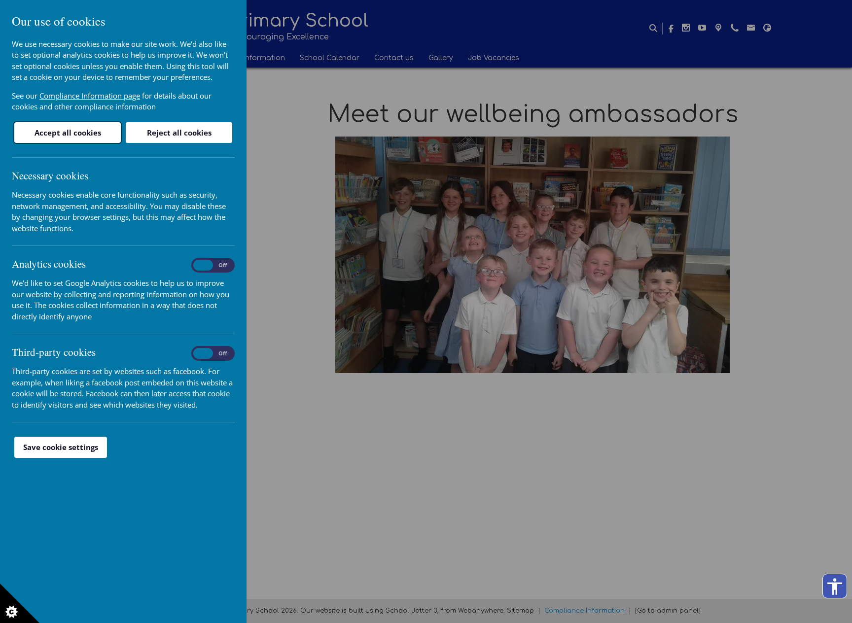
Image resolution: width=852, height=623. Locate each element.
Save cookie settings (60, 447)
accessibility (835, 586)
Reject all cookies (179, 133)
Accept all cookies (68, 133)
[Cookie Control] (19, 603)
